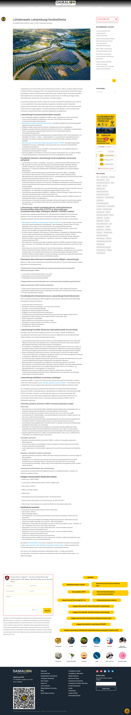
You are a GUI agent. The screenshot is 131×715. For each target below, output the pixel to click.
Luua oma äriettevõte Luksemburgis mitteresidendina (103, 33)
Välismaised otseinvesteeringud (103, 247)
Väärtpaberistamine (101, 250)
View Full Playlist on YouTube (106, 168)
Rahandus (107, 220)
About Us (44, 683)
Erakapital (99, 185)
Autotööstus (111, 176)
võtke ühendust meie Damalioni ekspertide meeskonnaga (44, 545)
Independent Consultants (49, 676)
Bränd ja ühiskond (101, 179)
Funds (70, 688)
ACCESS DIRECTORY (103, 19)
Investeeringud (100, 200)
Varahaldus (108, 238)
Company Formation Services (78, 683)
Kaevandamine (111, 206)
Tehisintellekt (108, 229)
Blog (42, 690)
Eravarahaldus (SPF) (79, 592)
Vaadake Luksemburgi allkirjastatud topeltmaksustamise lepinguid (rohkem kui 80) (91, 630)
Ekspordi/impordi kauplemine (103, 182)
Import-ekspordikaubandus (103, 194)
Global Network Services (49, 688)
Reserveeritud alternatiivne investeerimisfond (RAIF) (106, 593)
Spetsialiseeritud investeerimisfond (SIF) (108, 585)
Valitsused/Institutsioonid (102, 235)
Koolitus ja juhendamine (68, 7)
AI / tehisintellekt (104, 176)
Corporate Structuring (75, 681)
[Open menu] (3, 19)
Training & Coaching (47, 678)
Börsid (107, 179)
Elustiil (112, 182)
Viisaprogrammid (100, 244)
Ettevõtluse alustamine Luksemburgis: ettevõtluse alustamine (105, 56)
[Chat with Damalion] (127, 711)
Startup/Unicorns (100, 226)
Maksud (111, 215)
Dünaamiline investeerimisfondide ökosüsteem (37, 123)
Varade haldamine (101, 238)
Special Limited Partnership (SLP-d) (74, 600)
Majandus (108, 212)
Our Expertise (45, 673)
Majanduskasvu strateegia (102, 215)
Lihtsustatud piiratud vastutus (107, 600)
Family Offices (73, 693)
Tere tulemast (31, 7)
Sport (110, 223)
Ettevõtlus (105, 185)
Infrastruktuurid (100, 197)
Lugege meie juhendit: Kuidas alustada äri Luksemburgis (91, 606)
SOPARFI (90, 577)
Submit (47, 611)
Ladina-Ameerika (100, 212)
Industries (56, 7)
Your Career (45, 681)
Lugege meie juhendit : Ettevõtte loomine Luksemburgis (91, 612)
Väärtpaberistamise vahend (76, 584)
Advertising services (47, 693)
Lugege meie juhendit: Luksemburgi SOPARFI (91, 624)
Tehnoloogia (99, 232)
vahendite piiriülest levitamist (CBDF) (54, 383)
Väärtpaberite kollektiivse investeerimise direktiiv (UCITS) (41, 222)
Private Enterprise (74, 686)
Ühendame (100, 7)
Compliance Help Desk (75, 673)
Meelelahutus (99, 217)
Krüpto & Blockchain (107, 209)
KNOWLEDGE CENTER (22, 23)
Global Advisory (73, 676)
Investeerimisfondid (109, 197)
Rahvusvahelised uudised (102, 223)
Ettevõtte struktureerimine (102, 191)
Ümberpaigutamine (101, 253)
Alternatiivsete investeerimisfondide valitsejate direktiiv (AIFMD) (43, 143)
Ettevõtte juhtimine (46, 23)
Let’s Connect (45, 686)
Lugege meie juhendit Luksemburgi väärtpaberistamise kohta (91, 618)
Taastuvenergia (100, 229)
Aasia (98, 176)
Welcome (44, 671)
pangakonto (106, 217)
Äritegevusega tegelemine (86, 7)
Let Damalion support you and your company (23, 679)
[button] (3, 357)
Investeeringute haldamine (102, 203)
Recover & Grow (73, 678)
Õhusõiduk (109, 250)
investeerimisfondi (34, 543)
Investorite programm (101, 206)
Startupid (108, 226)
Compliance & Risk (74, 671)
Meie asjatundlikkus (44, 7)
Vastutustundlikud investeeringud (104, 241)
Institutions (72, 690)
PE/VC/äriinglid (100, 220)
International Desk (74, 695)
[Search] (114, 80)
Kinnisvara (99, 209)
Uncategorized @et (108, 232)
